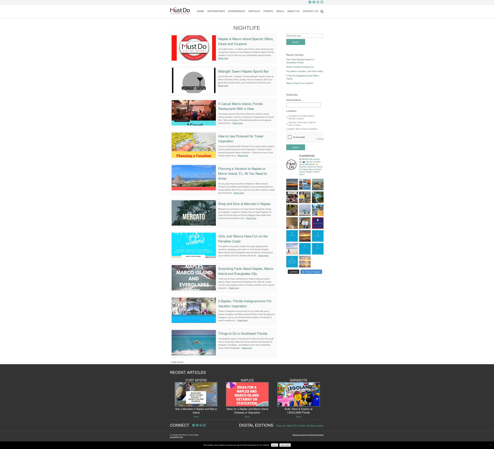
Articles (254, 11)
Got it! (274, 445)
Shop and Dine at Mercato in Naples (244, 203)
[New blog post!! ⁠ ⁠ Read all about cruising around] (318, 210)
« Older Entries (176, 362)
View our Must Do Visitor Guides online (299, 425)
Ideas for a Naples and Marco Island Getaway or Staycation (247, 410)
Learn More (285, 445)
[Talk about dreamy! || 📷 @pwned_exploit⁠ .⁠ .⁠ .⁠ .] (305, 261)
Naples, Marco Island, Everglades (303, 129)
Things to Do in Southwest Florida (242, 333)
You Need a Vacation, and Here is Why (304, 71)
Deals (280, 11)
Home (200, 11)
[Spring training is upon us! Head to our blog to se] (318, 223)
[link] (322, 11)
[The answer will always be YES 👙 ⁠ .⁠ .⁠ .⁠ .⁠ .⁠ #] (292, 261)
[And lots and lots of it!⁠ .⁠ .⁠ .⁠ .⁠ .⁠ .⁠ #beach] (318, 249)
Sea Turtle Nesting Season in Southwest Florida (300, 61)
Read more (223, 58)
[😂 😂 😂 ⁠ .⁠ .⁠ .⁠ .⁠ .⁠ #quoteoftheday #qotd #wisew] (305, 249)
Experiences (236, 11)
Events (268, 11)
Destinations (216, 11)
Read (196, 416)
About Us (293, 11)
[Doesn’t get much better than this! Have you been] (292, 184)
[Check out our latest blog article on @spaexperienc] (292, 223)
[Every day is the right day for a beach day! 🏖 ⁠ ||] (292, 249)
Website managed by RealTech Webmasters (308, 435)
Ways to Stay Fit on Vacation (299, 83)
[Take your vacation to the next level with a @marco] (318, 184)
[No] (490, 445)
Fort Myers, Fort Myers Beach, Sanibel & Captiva (302, 117)
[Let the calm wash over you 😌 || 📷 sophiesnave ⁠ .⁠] (305, 236)
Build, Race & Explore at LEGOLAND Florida (298, 410)
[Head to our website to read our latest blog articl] (305, 197)
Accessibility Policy (176, 437)
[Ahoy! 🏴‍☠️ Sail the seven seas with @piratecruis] (305, 184)
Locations (291, 111)
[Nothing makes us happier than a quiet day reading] (305, 210)
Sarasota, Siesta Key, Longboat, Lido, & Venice (302, 123)
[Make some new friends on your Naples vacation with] (292, 210)
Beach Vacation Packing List (299, 66)
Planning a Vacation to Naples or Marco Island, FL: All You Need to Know (242, 173)
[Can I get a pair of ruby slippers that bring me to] (318, 236)
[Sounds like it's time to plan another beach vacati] (292, 236)
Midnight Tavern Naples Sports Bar (243, 71)
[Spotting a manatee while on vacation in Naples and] (305, 223)
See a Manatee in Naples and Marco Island (196, 410)
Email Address (293, 100)
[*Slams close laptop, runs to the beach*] (318, 197)
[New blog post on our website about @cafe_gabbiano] (292, 197)
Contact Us (310, 11)
